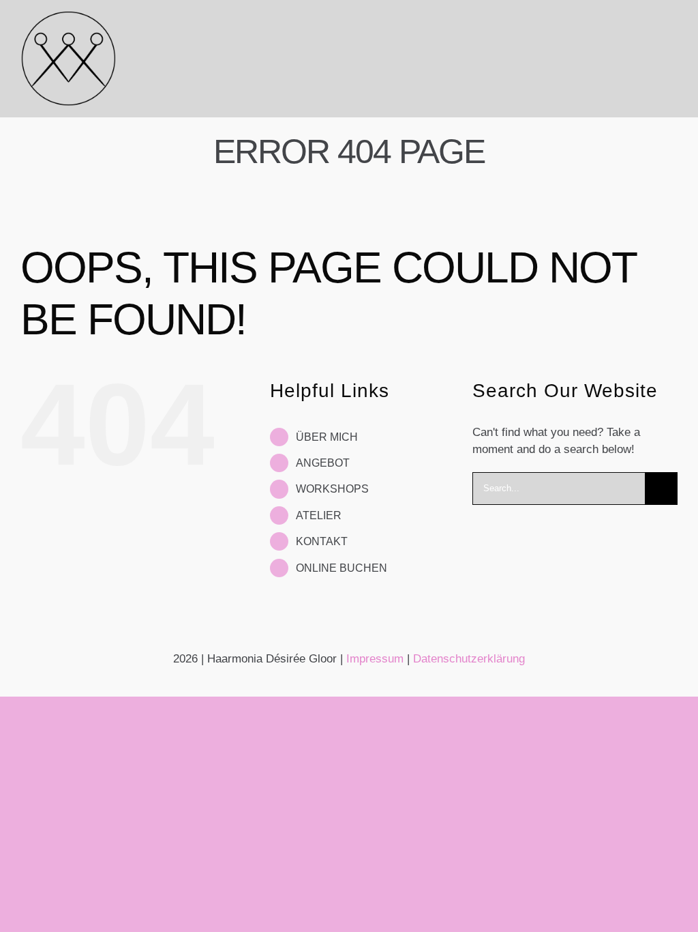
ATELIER (319, 515)
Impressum (375, 658)
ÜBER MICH (327, 437)
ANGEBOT (323, 463)
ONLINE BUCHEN (341, 568)
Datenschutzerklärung (469, 658)
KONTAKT (322, 541)
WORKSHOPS (332, 489)
